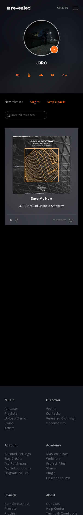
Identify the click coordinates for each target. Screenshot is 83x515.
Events (51, 408)
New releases (14, 102)
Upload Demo (16, 418)
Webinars (53, 458)
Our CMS (53, 503)
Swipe (9, 423)
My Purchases (16, 463)
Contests (53, 413)
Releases (12, 408)
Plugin (51, 473)
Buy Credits (14, 458)
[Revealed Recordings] (19, 8)
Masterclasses (57, 453)
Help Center (55, 508)
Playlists (11, 413)
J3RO (23, 206)
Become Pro (56, 423)
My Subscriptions (18, 468)
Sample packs (56, 102)
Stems (51, 468)
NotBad (32, 206)
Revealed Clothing (60, 418)
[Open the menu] (76, 8)
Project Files (55, 463)
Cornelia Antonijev (51, 206)
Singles (35, 102)
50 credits (60, 220)
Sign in (62, 8)
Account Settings (18, 453)
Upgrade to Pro (17, 473)
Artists (10, 428)
